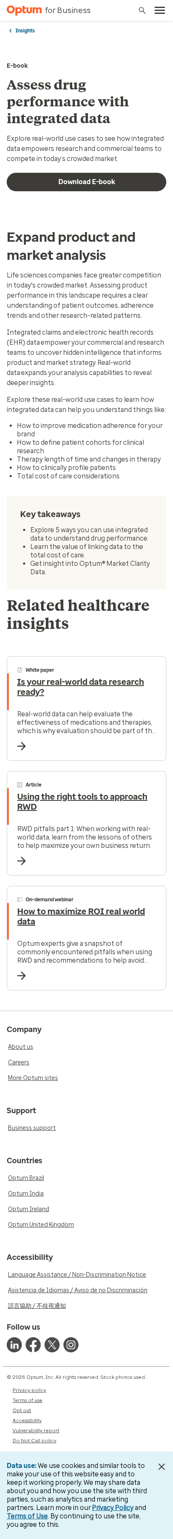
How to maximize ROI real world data (81, 916)
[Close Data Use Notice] (161, 1467)
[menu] (160, 10)
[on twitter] (52, 1344)
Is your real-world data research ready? (80, 687)
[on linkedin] (14, 1344)
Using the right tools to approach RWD (82, 802)
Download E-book (86, 182)
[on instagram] (71, 1344)
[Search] (142, 10)
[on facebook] (33, 1344)
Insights (25, 31)
